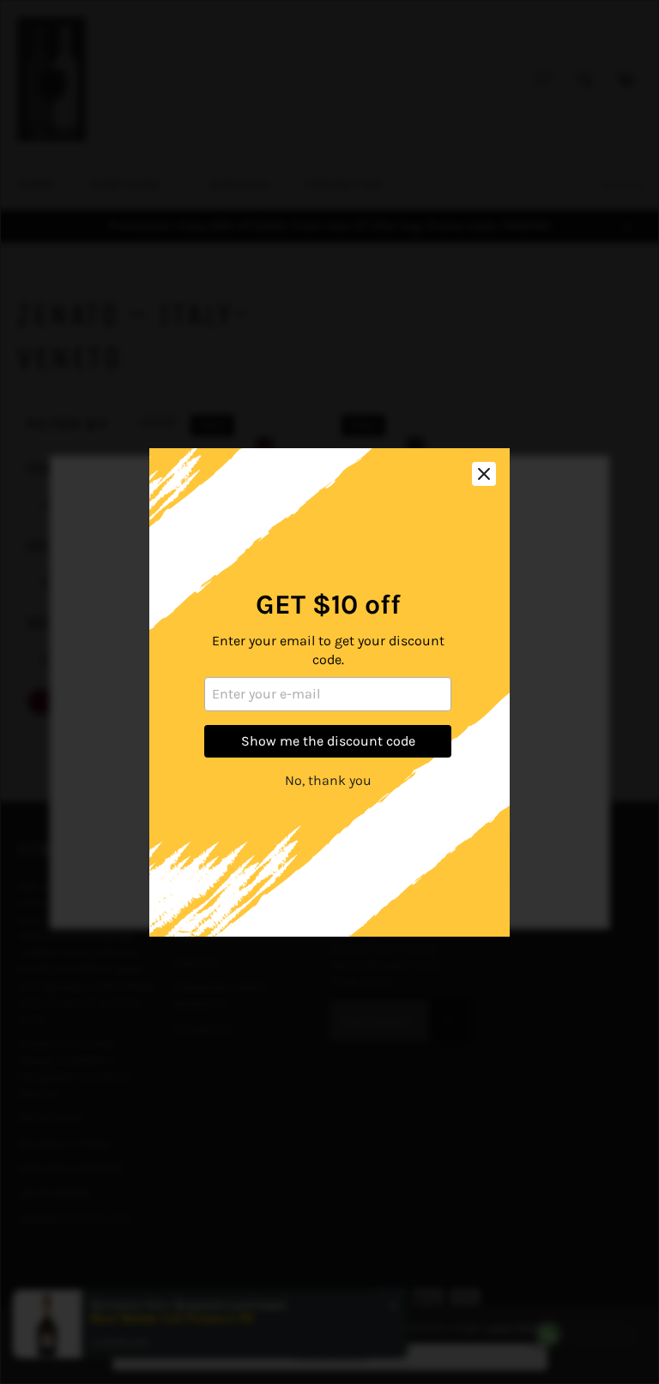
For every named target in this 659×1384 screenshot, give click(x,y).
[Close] (484, 474)
